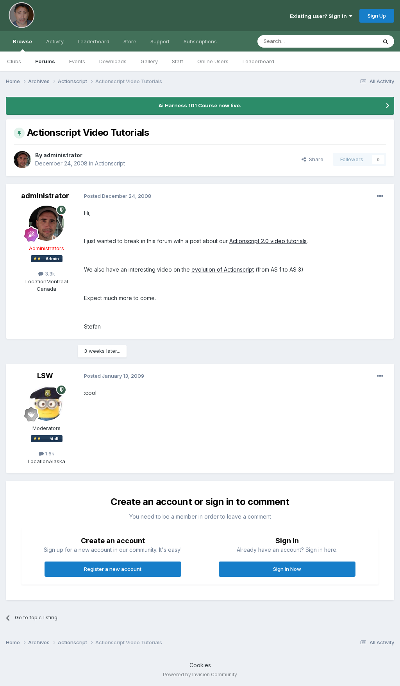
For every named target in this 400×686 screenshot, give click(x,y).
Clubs (14, 61)
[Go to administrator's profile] (22, 159)
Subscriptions (200, 41)
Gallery (149, 61)
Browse (22, 41)
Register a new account (112, 569)
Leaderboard (258, 61)
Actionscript (110, 163)
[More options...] (380, 196)
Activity (55, 41)
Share (314, 159)
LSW (45, 375)
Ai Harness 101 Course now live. (200, 105)
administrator (62, 155)
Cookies (200, 665)
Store (129, 41)
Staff (177, 61)
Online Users (213, 61)
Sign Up (377, 15)
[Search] (385, 41)
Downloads (113, 61)
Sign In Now (287, 569)
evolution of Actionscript (222, 269)
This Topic (354, 41)
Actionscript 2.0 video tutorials (268, 241)
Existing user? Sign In (319, 16)
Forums (45, 61)
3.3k (49, 273)
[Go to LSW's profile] (46, 403)
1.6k (49, 453)
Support (160, 41)
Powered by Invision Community (200, 674)
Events (77, 61)
